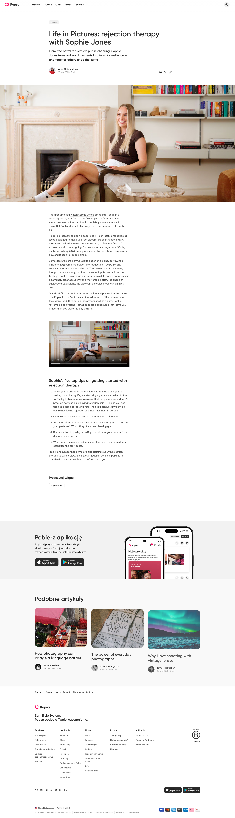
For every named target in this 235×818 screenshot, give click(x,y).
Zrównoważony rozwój (92, 760)
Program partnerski (94, 754)
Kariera (88, 749)
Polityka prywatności (104, 812)
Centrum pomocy (118, 744)
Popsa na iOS (141, 735)
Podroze (64, 735)
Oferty (88, 766)
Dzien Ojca (65, 777)
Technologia (91, 744)
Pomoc (68, 4)
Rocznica (64, 754)
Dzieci (63, 749)
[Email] (36, 790)
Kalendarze (40, 740)
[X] (56, 790)
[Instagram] (46, 790)
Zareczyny (65, 744)
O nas (58, 4)
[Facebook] (41, 790)
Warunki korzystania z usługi (127, 812)
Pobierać (79, 4)
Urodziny (64, 758)
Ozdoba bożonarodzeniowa (44, 755)
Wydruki (39, 761)
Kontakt (114, 749)
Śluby (62, 740)
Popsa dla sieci (142, 744)
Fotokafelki (40, 744)
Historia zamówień (119, 740)
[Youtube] (61, 790)
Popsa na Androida (144, 740)
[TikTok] (51, 790)
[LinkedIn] (65, 790)
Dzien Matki (65, 772)
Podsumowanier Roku (70, 763)
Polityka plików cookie (83, 812)
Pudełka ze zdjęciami (45, 749)
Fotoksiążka (40, 735)
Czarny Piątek (91, 771)
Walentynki (65, 768)
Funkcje (48, 4)
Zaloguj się (115, 735)
